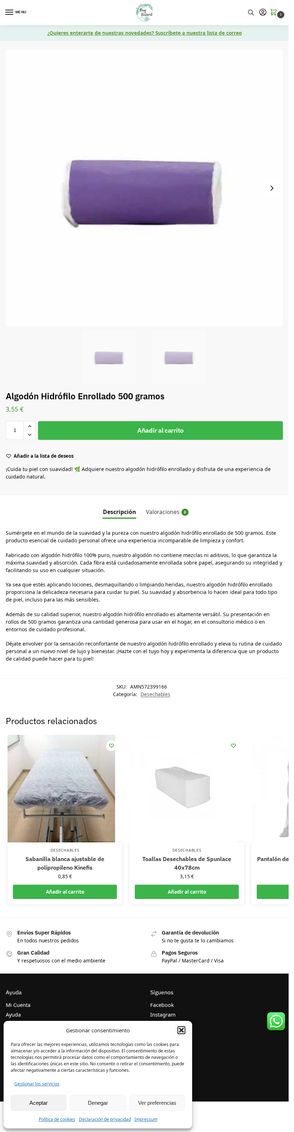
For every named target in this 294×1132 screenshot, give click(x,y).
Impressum (145, 1119)
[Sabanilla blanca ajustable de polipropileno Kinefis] (65, 788)
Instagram (163, 1014)
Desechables (155, 694)
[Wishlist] (111, 745)
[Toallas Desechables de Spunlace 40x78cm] (186, 788)
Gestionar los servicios (37, 1084)
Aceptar (38, 1103)
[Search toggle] (251, 12)
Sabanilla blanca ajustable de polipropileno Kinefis (64, 863)
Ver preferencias (157, 1103)
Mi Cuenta (18, 1004)
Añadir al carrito (160, 430)
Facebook (162, 1004)
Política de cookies (57, 1119)
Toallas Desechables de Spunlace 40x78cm (186, 863)
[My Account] (263, 12)
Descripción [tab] (119, 512)
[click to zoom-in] (144, 188)
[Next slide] (271, 188)
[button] (181, 1030)
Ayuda (13, 1014)
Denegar (98, 1103)
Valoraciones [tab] (166, 512)
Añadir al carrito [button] (65, 892)
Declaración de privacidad (105, 1119)
